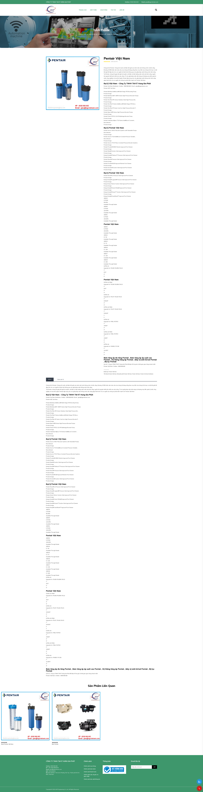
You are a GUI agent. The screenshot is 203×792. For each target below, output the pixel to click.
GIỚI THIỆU (93, 10)
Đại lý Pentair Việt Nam (111, 373)
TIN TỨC (113, 10)
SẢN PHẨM (103, 10)
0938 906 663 (134, 2)
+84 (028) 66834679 (53, 767)
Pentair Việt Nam (113, 371)
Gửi (154, 767)
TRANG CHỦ (83, 10)
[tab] (50, 379)
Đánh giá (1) (60, 379)
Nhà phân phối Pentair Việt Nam (124, 373)
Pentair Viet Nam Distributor (146, 373)
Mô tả (49, 379)
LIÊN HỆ (122, 10)
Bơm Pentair (55, 744)
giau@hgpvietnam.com (151, 2)
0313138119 (52, 771)
